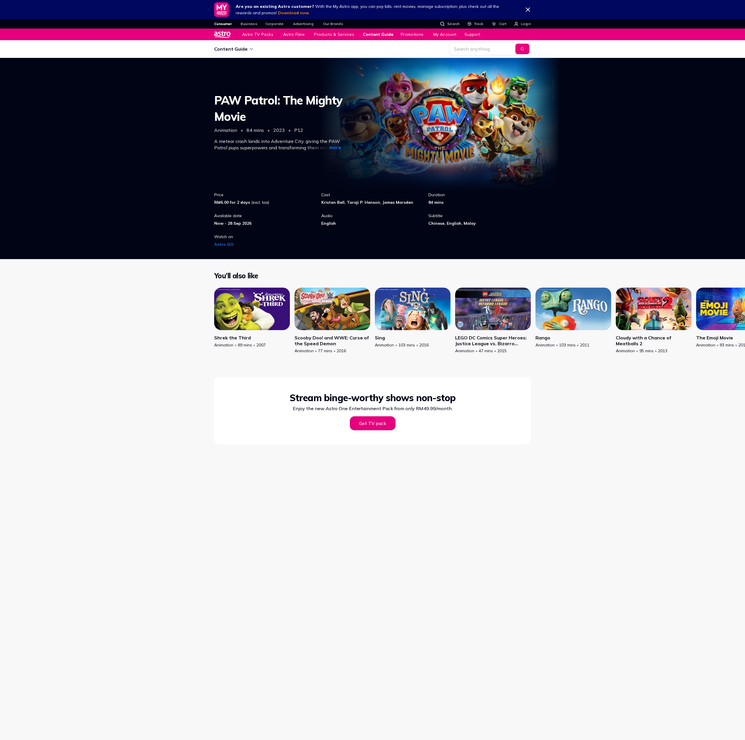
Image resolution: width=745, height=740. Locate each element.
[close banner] (528, 9)
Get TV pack (372, 423)
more (335, 147)
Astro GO (224, 244)
